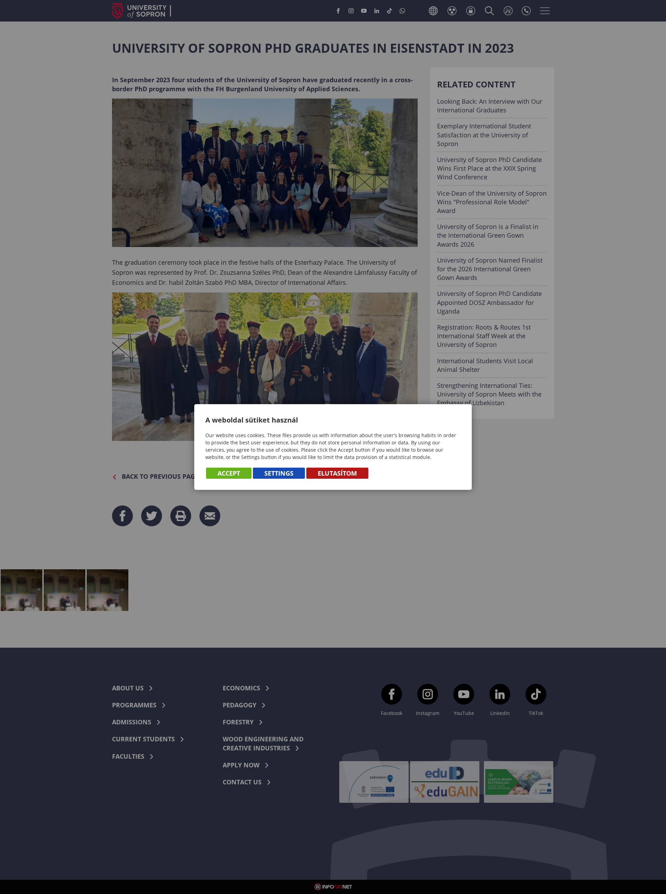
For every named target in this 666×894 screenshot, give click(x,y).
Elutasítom (337, 473)
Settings (278, 473)
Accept (228, 473)
